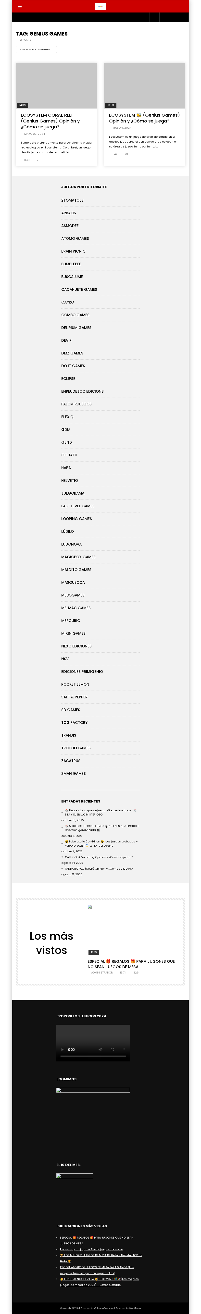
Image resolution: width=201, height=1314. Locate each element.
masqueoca (73, 582)
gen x (67, 442)
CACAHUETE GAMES (79, 289)
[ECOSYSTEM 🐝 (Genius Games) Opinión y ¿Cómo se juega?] (144, 86)
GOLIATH (69, 455)
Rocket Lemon (75, 684)
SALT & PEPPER (74, 697)
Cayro (67, 302)
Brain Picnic (73, 251)
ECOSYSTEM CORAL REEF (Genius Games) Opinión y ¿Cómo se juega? (50, 121)
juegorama (72, 493)
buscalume (72, 276)
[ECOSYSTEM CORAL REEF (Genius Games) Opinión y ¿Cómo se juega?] (56, 86)
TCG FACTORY (74, 722)
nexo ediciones (76, 646)
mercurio (70, 620)
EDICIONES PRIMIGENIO (82, 671)
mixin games (73, 633)
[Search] (182, 6)
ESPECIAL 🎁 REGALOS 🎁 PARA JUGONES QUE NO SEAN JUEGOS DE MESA (131, 964)
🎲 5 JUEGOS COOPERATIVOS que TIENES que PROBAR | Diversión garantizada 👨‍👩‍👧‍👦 (101, 828)
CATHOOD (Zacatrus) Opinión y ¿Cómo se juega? (99, 857)
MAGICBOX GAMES (78, 557)
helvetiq (69, 480)
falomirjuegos (76, 404)
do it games (73, 365)
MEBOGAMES (73, 595)
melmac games (76, 607)
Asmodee (70, 225)
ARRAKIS (68, 213)
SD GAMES (70, 709)
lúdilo (67, 531)
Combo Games (75, 314)
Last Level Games (78, 506)
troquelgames (76, 748)
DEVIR (66, 340)
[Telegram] (164, 17)
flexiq (67, 416)
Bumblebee (71, 264)
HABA (66, 467)
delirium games (76, 327)
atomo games (75, 238)
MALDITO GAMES (76, 569)
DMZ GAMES (72, 353)
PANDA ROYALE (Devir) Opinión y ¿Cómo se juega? (99, 869)
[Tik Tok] (174, 17)
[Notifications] (184, 17)
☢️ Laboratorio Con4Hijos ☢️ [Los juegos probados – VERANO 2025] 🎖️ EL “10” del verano (101, 844)
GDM (65, 429)
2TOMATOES (72, 200)
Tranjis (68, 735)
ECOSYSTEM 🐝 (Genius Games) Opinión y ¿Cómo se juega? (144, 118)
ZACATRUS (70, 760)
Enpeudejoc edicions (82, 391)
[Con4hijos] (100, 6)
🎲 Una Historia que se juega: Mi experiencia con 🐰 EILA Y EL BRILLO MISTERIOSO (101, 812)
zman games (73, 773)
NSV (65, 658)
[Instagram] (154, 17)
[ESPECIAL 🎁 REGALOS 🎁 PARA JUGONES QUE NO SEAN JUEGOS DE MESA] (133, 930)
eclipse (68, 378)
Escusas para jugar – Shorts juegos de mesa (91, 1249)
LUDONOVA (71, 544)
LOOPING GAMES (76, 518)
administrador (102, 972)
